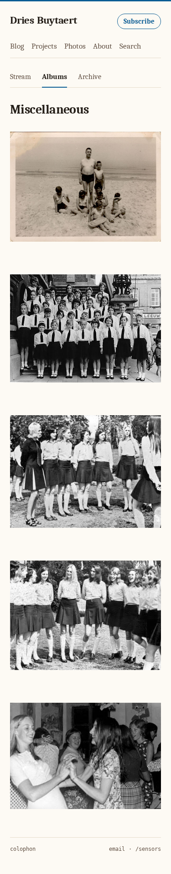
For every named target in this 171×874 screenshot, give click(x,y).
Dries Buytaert (43, 20)
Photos (75, 46)
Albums (54, 77)
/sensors (148, 849)
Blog (17, 46)
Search (130, 46)
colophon (23, 849)
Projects (44, 46)
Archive (89, 77)
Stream (20, 77)
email (117, 849)
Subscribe (139, 21)
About (102, 46)
